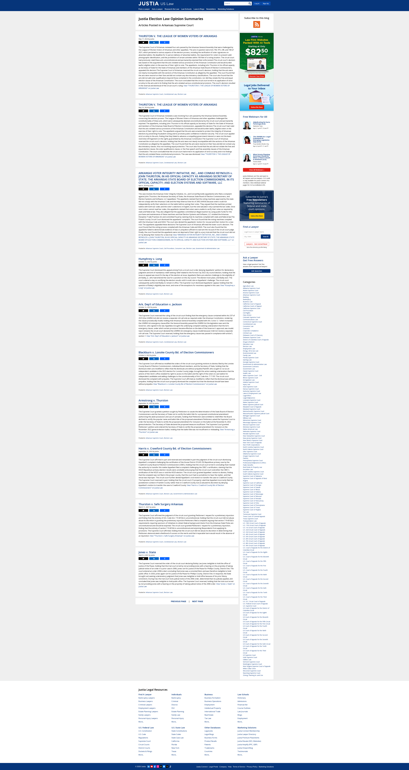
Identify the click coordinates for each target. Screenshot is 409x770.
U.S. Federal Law (146, 727)
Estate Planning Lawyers (148, 711)
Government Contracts (251, 367)
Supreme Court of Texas (251, 507)
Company (223, 767)
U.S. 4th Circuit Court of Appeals (254, 534)
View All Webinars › (256, 170)
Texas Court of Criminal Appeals (254, 516)
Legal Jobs (208, 731)
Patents (245, 458)
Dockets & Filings (145, 751)
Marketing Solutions (226, 9)
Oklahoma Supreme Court (252, 454)
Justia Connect (202, 767)
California (175, 741)
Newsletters (211, 9)
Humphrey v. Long (150, 259)
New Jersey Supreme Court (252, 438)
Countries (208, 751)
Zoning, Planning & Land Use (253, 675)
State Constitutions (179, 731)
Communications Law (250, 320)
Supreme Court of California (252, 483)
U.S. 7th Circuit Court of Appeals (254, 541)
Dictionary (242, 698)
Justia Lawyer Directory (247, 734)
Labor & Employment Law (252, 393)
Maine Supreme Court (250, 402)
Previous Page (178, 601)
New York (175, 748)
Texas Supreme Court (250, 519)
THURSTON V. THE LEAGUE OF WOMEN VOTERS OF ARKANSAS (178, 36)
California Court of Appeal (252, 304)
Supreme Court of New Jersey (253, 501)
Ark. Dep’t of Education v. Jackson (160, 304)
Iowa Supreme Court (250, 387)
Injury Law (246, 384)
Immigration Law (249, 380)
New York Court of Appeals (252, 443)
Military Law (247, 418)
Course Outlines (244, 708)
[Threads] (161, 766)
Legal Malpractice (249, 398)
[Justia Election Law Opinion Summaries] (148, 3)
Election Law (182, 94)
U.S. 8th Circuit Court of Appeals (254, 543)
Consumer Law (180, 248)
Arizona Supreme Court (251, 293)
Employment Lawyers (147, 708)
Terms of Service (239, 767)
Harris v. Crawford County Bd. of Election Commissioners (175, 448)
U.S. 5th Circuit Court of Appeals (254, 537)
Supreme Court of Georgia (252, 485)
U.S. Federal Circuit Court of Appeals (255, 604)
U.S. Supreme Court (249, 606)
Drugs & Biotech (248, 342)
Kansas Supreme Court (251, 389)
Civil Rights (246, 313)
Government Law (249, 369)
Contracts (246, 328)
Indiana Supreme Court (251, 382)
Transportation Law (250, 521)
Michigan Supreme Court (251, 416)
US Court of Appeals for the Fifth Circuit (256, 622)
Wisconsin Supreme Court (252, 671)
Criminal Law (247, 333)
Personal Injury (177, 718)
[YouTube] (151, 766)
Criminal (174, 701)
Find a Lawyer (144, 9)
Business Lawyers (145, 701)
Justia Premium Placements (248, 738)
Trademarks (209, 748)
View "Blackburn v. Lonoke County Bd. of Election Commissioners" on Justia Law (185, 384)
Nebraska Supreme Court (251, 431)
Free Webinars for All (255, 116)
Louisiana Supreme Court (251, 400)
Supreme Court (144, 741)
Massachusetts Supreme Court (253, 411)
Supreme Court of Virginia (252, 510)
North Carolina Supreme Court (253, 447)
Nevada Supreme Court (251, 434)
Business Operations (212, 701)
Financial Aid (242, 705)
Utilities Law (247, 660)
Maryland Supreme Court (251, 409)
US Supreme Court (249, 655)
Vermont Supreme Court (251, 662)
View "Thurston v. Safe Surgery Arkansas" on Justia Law (172, 536)
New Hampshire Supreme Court (254, 436)
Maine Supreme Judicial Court (253, 405)
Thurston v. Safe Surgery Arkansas (161, 504)
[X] (167, 766)
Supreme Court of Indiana (252, 492)
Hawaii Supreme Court (250, 371)
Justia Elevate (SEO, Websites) (249, 741)
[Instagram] (158, 766)
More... (141, 722)
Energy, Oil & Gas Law (250, 351)
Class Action (247, 315)
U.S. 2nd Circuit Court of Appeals (254, 530)
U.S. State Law (178, 727)
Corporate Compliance (251, 331)
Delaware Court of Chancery (253, 335)
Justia (143, 766)
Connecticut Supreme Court (252, 322)
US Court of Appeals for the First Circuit (256, 624)
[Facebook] (154, 766)
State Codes (176, 734)
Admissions (242, 701)
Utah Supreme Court (250, 657)
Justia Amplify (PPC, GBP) (247, 744)
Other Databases (212, 727)
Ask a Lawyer (157, 9)
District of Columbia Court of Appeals (256, 340)
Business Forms (210, 738)
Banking (245, 297)
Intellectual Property (212, 708)
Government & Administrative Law (208, 248)
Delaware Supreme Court (251, 337)
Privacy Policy (252, 767)
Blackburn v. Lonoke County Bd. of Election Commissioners (176, 352)
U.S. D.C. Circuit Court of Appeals (254, 601)
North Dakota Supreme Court (253, 449)
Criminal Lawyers (145, 705)
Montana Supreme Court (251, 427)
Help (230, 767)
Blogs (240, 715)
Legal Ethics (247, 396)
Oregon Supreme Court (251, 456)
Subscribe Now (257, 216)
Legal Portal (213, 767)
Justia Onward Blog (245, 748)
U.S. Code (142, 734)
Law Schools (186, 9)
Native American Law (250, 429)
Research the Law (172, 9)
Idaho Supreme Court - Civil (252, 375)
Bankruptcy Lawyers (146, 698)
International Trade (212, 711)
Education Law (248, 344)
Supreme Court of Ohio (251, 503)
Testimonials (243, 751)
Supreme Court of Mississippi (253, 494)
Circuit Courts (143, 744)
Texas (173, 751)
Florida (174, 744)
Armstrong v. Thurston (153, 400)
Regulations (143, 738)
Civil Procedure (169, 248)
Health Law (247, 373)
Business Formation (212, 698)
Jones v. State (147, 552)
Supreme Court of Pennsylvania (254, 505)
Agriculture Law (248, 286)
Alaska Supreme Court (250, 290)
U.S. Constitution (145, 731)
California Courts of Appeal (252, 306)
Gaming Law (247, 360)
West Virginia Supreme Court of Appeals (256, 666)
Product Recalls (210, 741)
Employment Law (249, 349)
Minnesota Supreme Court (252, 420)
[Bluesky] (164, 766)
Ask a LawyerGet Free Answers (253, 259)
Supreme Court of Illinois (251, 490)
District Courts (144, 748)
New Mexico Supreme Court (252, 440)
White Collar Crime (249, 669)
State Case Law (177, 738)
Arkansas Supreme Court (154, 94)
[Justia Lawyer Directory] (170, 766)
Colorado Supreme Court (251, 317)
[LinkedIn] (148, 766)
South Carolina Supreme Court (253, 472)
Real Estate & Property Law (252, 467)
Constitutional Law (170, 94)
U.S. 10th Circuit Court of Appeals (254, 523)
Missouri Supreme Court (251, 425)
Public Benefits (248, 465)
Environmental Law (249, 353)
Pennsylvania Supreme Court (253, 460)
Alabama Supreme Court (251, 288)
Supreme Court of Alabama (252, 476)
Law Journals (243, 711)
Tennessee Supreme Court (252, 514)
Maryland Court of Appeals (252, 407)
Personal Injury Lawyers (148, 718)
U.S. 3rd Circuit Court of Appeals (254, 532)
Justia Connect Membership (249, 731)
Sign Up (266, 3)
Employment (209, 705)
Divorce (174, 705)
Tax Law (246, 512)
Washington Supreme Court (252, 664)
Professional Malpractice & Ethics (254, 463)
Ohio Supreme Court (250, 452)
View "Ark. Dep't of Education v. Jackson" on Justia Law (167, 336)
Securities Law (248, 469)
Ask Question (256, 271)
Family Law (247, 355)
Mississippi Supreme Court (252, 422)
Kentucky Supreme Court (251, 391)
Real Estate (208, 715)
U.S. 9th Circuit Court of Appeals (254, 545)
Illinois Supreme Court (250, 378)
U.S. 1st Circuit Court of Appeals (254, 528)
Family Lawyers (144, 715)
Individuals (176, 694)
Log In (257, 3)
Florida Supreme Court (251, 358)
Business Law (247, 302)
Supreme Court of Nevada (252, 498)
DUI (173, 708)
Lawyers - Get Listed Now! (256, 244)
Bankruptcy (247, 299)
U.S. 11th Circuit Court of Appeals (254, 525)
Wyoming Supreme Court (251, 673)
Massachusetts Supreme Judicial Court (256, 413)
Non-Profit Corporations (251, 445)
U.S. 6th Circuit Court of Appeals (254, 539)
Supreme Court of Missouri (252, 496)
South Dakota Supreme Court (253, 474)
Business (208, 694)
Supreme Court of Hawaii (251, 487)
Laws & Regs (199, 9)
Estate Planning (177, 711)
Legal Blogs (209, 734)
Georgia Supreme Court (251, 362)
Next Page (197, 601)
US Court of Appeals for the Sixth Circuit (256, 644)
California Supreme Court (251, 308)
